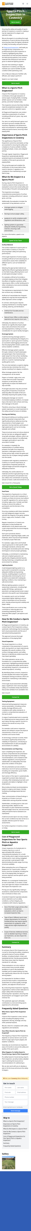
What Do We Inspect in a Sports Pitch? (15, 1129)
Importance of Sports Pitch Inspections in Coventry (11, 1125)
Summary (6, 1143)
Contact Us (15, 697)
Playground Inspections (11, 47)
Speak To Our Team (15, 240)
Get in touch (15, 22)
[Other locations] (23, 3)
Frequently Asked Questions (12, 1146)
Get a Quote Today (15, 487)
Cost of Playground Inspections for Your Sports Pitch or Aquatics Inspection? (14, 1138)
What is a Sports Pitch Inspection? (13, 1121)
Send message (15, 1111)
